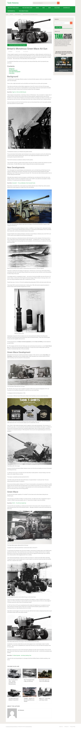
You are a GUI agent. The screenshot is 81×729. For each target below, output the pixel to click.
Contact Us (66, 726)
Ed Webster (10, 51)
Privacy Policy (72, 726)
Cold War (57, 7)
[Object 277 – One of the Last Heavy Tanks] (45, 692)
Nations (11, 14)
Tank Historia (12, 3)
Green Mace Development (14, 71)
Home (7, 14)
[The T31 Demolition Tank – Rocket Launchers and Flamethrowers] (14, 673)
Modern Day (66, 7)
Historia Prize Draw (13, 7)
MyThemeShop (29, 726)
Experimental (11, 11)
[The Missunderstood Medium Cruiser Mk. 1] (14, 692)
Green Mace (11, 73)
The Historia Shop (27, 7)
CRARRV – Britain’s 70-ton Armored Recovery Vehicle (29, 700)
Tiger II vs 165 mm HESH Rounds (19, 92)
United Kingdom (18, 14)
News (37, 7)
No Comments (25, 51)
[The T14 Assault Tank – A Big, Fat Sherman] (30, 673)
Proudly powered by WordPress (11, 726)
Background (11, 68)
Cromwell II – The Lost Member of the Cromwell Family (23, 183)
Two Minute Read (23, 11)
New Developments (13, 70)
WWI (43, 7)
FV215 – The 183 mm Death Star (19, 503)
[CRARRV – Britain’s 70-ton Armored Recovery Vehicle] (30, 692)
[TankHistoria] (63, 38)
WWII (49, 7)
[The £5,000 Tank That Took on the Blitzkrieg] (45, 673)
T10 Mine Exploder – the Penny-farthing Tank (21, 655)
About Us (61, 726)
